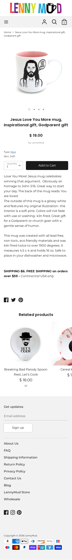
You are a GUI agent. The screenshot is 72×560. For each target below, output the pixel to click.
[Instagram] (13, 513)
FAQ (7, 450)
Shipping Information (20, 457)
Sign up (18, 427)
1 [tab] (29, 109)
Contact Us (12, 478)
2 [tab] (34, 109)
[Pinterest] (19, 513)
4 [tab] (43, 109)
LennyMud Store (17, 492)
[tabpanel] (36, 72)
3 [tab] (38, 109)
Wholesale (12, 499)
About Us (11, 443)
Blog (7, 485)
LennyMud (38, 142)
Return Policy (14, 464)
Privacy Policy (14, 471)
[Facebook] (6, 513)
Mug (13, 151)
